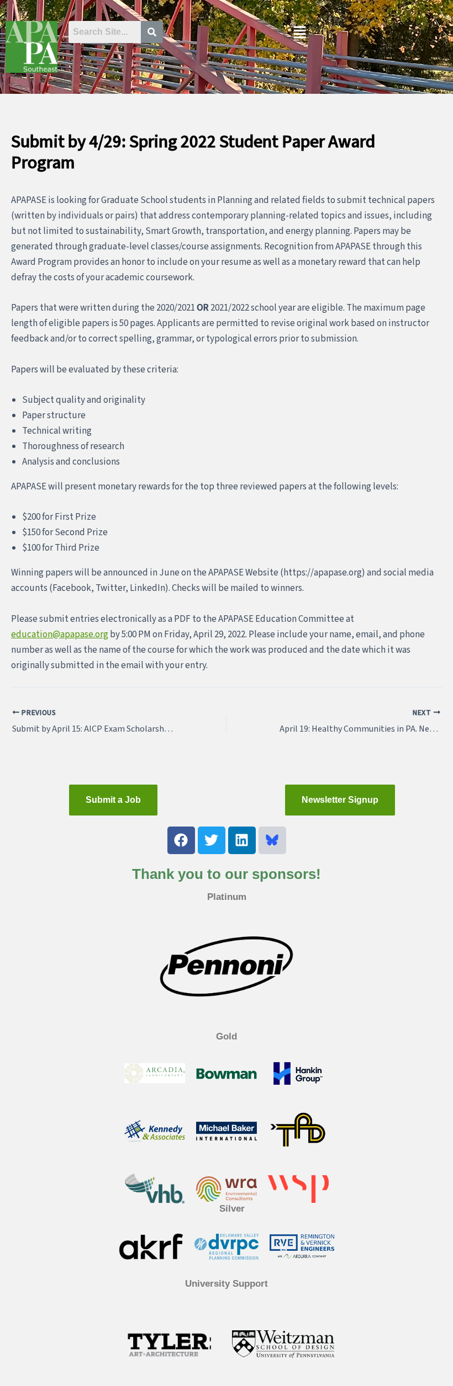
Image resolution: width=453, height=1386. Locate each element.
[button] (299, 33)
